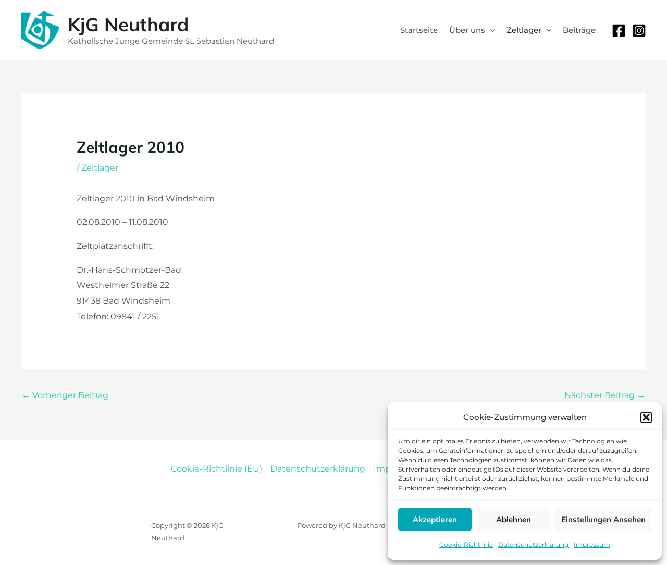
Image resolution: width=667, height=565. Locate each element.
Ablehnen (513, 519)
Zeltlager (99, 168)
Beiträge (579, 30)
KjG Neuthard (128, 24)
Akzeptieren (435, 519)
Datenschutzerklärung (533, 544)
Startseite (419, 30)
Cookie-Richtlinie (466, 544)
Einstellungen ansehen (603, 519)
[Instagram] (639, 30)
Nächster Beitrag (604, 395)
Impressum (592, 544)
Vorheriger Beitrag (65, 395)
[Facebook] (619, 30)
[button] (646, 417)
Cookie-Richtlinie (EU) (216, 469)
